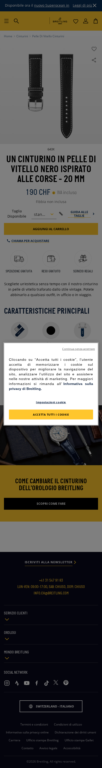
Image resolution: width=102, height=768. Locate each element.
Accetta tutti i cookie (51, 414)
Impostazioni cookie (51, 402)
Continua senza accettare (78, 349)
